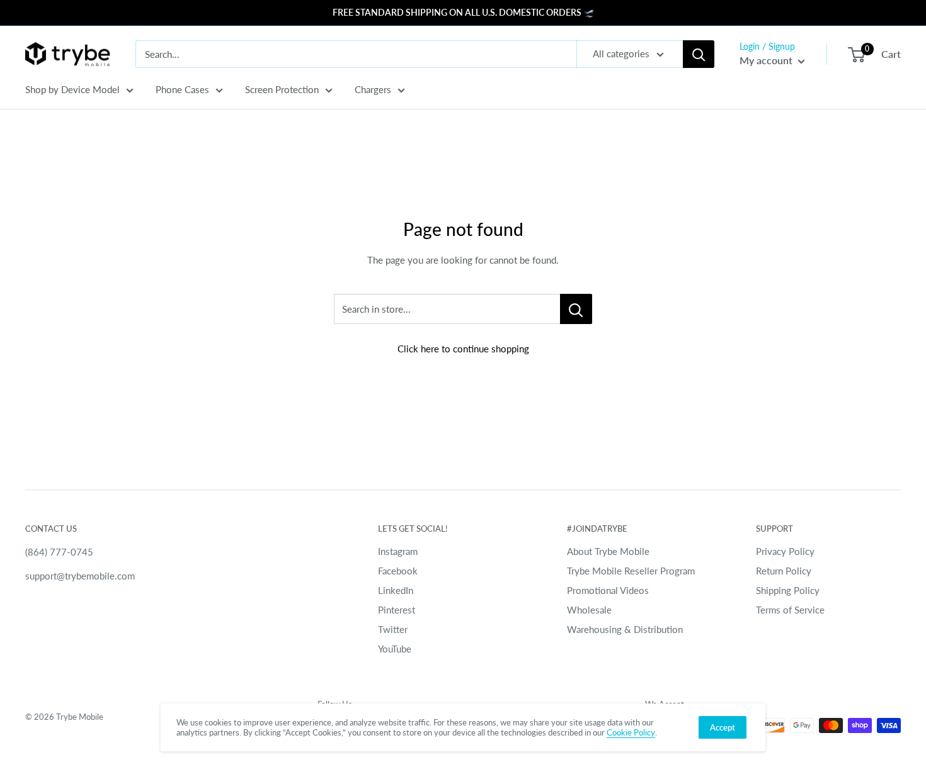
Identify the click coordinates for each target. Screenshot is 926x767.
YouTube (394, 648)
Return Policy (783, 570)
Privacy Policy (785, 551)
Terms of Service (790, 609)
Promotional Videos (608, 590)
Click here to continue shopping (463, 348)
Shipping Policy (788, 590)
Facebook (398, 570)
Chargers (373, 89)
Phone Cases (182, 89)
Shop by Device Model (72, 89)
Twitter (393, 629)
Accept (722, 727)
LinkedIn (395, 590)
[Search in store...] (576, 309)
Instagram (398, 551)
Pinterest (396, 609)
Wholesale (589, 609)
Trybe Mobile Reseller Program (631, 570)
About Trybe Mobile (608, 551)
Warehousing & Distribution (625, 629)
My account (767, 60)
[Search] (698, 54)
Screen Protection (282, 89)
